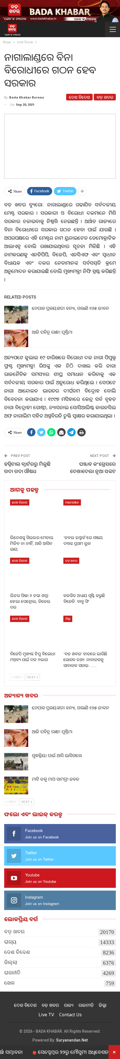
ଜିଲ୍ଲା (67, 618)
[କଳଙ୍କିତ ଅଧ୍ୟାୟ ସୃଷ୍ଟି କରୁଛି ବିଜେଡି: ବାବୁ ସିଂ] (86, 574)
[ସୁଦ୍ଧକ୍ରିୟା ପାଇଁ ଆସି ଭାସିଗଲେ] (16, 762)
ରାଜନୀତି (12, 972)
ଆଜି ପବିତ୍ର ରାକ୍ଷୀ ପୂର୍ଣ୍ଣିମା (52, 332)
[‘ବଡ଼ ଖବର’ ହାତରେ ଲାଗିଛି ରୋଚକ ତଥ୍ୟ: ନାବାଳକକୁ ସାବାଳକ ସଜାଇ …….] (86, 632)
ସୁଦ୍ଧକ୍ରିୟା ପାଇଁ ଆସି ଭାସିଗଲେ (57, 755)
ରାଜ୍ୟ (10, 942)
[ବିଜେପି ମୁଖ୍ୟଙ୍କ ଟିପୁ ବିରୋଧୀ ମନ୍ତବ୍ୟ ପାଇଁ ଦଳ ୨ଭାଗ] (33, 632)
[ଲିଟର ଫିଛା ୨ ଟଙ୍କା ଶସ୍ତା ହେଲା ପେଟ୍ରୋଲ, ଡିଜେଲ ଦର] (33, 574)
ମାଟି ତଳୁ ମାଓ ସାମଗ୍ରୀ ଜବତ (55, 779)
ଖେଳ (9, 983)
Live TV (46, 1015)
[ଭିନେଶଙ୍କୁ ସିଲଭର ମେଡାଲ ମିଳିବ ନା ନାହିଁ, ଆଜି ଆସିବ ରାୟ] (33, 515)
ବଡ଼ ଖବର (105, 97)
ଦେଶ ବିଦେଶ (79, 97)
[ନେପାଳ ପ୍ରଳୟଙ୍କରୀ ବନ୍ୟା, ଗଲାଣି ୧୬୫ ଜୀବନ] (16, 314)
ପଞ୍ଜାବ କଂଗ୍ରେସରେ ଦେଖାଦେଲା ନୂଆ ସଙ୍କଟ (93, 467)
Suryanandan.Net (72, 1040)
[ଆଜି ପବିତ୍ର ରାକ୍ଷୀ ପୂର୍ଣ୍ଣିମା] (16, 338)
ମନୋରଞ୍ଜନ (72, 502)
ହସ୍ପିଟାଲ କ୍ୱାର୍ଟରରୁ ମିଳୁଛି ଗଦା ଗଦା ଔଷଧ (27, 467)
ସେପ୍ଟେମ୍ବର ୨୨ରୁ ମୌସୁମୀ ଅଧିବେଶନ (63, 1051)
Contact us (70, 1015)
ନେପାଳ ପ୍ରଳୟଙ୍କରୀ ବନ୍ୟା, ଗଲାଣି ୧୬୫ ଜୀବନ (70, 308)
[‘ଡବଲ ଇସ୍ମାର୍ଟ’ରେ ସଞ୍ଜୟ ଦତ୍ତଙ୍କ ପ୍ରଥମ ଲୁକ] (86, 515)
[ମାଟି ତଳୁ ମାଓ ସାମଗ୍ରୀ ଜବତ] (16, 785)
